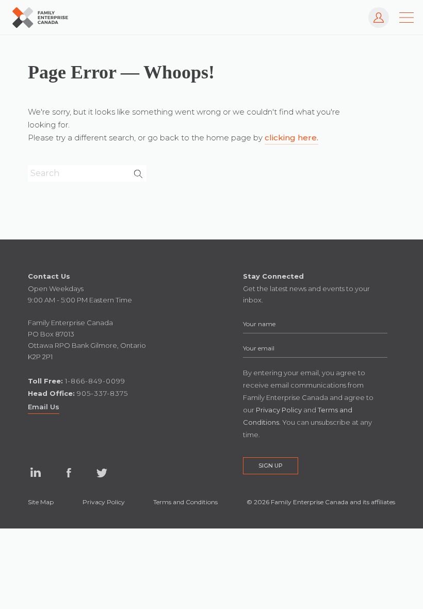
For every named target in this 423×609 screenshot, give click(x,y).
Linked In (35, 472)
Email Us (43, 407)
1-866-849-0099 (95, 381)
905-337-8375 (102, 393)
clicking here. (291, 137)
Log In (373, 12)
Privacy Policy (104, 502)
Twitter (101, 472)
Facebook (68, 472)
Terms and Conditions (185, 502)
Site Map (41, 502)
